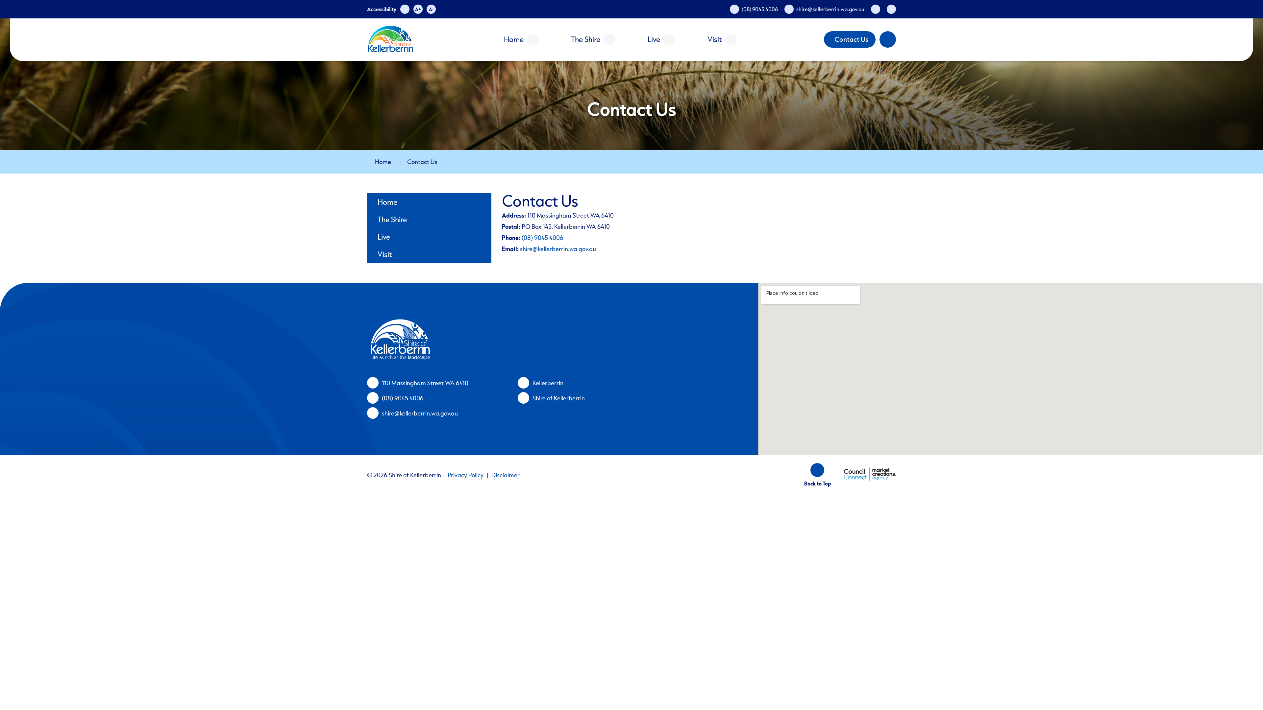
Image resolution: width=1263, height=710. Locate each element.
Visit (714, 39)
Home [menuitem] (387, 202)
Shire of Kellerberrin (558, 398)
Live (654, 39)
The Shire (585, 39)
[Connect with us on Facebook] (875, 9)
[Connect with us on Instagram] (891, 9)
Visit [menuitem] (385, 254)
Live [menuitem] (384, 237)
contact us (422, 161)
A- (431, 9)
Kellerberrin (547, 383)
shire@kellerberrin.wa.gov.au (558, 248)
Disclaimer (505, 475)
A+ (418, 9)
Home (514, 39)
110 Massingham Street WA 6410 (425, 383)
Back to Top (817, 483)
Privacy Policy (465, 475)
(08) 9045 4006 (542, 237)
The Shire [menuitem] (392, 219)
